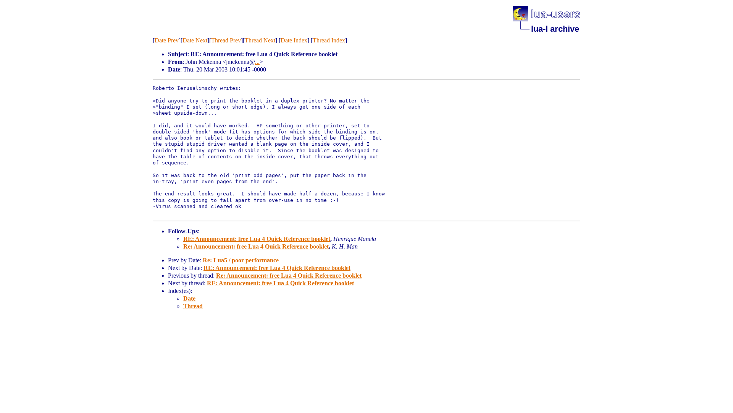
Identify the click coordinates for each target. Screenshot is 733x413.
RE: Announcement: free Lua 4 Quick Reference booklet (256, 239)
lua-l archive (555, 29)
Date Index (294, 40)
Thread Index (329, 40)
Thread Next (260, 40)
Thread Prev (226, 40)
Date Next (194, 40)
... (257, 62)
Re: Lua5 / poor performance (241, 260)
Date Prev (167, 40)
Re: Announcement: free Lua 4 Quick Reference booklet (256, 246)
